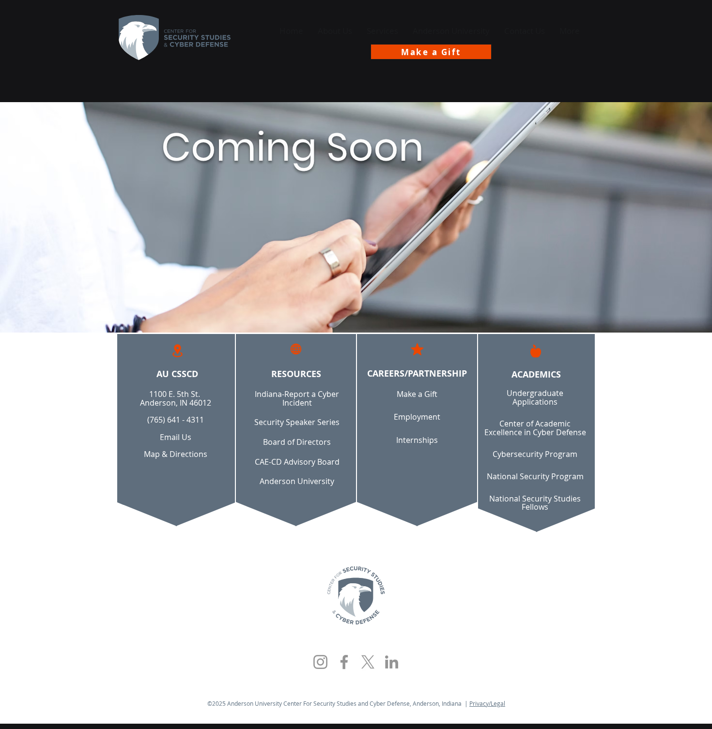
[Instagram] (320, 662)
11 (153, 394)
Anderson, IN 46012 (175, 402)
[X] (367, 662)
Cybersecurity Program (535, 454)
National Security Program (535, 476)
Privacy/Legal (487, 703)
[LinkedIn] (391, 662)
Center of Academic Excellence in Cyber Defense (535, 428)
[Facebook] (344, 662)
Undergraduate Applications (535, 397)
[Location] (177, 350)
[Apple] (535, 350)
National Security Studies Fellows (535, 503)
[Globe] (296, 349)
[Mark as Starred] (417, 349)
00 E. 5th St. (180, 394)
